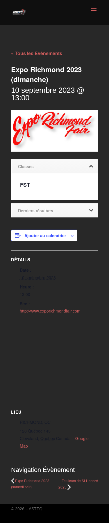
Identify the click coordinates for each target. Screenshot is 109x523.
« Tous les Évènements (36, 53)
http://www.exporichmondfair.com (50, 311)
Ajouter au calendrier (45, 235)
